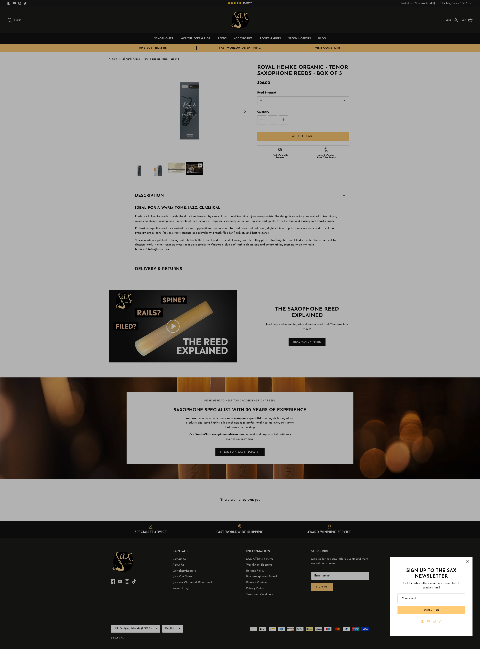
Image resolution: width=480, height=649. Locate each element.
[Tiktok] (439, 621)
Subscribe (431, 610)
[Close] (468, 561)
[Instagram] (434, 621)
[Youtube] (428, 621)
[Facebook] (423, 621)
